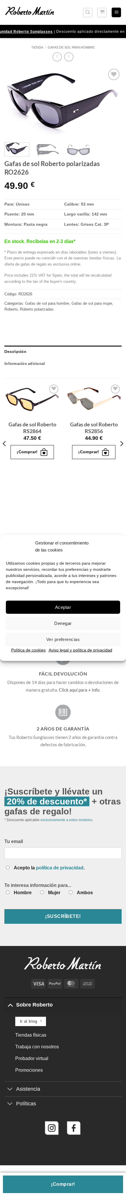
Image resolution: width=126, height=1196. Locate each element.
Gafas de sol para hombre (71, 47)
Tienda (37, 47)
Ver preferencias (63, 639)
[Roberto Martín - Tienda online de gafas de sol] (29, 12)
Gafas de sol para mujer (91, 303)
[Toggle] (10, 1004)
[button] (87, 12)
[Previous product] (68, 56)
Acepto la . (49, 867)
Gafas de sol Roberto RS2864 (32, 427)
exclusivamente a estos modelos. (66, 820)
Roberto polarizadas (37, 309)
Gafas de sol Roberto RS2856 (94, 427)
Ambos (85, 892)
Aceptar (63, 606)
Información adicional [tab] (24, 363)
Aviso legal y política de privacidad (80, 650)
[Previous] (14, 103)
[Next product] (57, 56)
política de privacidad (60, 867)
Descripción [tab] (15, 351)
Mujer (54, 892)
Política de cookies (28, 650)
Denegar (62, 623)
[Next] (112, 103)
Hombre (23, 892)
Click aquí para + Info (79, 689)
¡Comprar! (63, 1184)
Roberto (11, 309)
